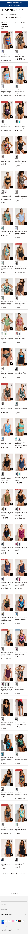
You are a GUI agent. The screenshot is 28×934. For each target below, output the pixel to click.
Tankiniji (23, 23)
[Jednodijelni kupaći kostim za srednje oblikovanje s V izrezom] (7, 392)
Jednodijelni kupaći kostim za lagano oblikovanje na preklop (21, 619)
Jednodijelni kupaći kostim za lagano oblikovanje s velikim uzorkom (7, 584)
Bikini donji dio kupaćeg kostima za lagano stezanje (20, 723)
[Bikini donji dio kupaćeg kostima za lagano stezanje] (21, 708)
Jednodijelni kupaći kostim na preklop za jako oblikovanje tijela (21, 514)
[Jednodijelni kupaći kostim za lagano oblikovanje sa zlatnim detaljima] (21, 287)
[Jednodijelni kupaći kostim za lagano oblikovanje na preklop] (21, 602)
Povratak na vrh (14, 893)
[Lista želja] (22, 10)
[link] (5, 874)
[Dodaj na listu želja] (11, 33)
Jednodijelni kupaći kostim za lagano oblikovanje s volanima (21, 233)
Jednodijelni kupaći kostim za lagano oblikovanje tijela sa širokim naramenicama (21, 196)
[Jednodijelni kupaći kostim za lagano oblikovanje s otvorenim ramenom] (21, 567)
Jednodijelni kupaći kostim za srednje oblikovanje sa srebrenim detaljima (21, 161)
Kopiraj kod (18, 5)
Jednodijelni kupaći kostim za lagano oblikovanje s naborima (21, 478)
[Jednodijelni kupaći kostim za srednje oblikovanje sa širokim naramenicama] (7, 602)
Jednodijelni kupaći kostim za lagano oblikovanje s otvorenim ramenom (21, 584)
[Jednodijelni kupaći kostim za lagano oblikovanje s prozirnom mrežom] (7, 462)
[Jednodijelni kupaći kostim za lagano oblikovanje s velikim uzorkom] (7, 567)
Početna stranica (4, 14)
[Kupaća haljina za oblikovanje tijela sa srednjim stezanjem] (7, 848)
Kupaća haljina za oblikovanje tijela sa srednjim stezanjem (5, 864)
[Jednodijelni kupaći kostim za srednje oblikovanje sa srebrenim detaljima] (21, 145)
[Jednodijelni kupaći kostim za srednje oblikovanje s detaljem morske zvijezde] (21, 110)
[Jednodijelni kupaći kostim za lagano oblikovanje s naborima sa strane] (21, 322)
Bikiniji (3, 23)
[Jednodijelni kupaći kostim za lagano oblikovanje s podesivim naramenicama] (7, 75)
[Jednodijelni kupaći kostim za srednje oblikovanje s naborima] (21, 532)
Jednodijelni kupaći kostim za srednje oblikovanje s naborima (21, 549)
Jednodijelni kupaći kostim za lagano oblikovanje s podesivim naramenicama (7, 91)
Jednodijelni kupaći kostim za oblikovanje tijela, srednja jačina (21, 759)
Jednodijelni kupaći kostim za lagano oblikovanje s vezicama (7, 443)
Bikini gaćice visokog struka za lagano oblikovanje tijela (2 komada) (7, 373)
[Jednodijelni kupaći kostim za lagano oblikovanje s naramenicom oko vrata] (7, 707)
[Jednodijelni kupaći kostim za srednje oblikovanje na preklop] (7, 251)
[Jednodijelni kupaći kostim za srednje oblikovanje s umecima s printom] (7, 532)
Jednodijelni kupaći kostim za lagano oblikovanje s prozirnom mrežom (7, 478)
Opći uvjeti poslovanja (5, 929)
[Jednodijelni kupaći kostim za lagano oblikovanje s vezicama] (7, 427)
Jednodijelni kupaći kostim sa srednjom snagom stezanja (7, 56)
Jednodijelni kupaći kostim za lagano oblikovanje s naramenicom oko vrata (7, 724)
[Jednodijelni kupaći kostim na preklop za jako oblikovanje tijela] (21, 497)
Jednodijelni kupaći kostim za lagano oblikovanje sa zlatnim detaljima (21, 303)
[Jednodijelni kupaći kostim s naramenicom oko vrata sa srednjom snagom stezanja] (21, 813)
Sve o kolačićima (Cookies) (6, 930)
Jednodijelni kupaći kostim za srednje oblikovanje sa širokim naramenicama (7, 619)
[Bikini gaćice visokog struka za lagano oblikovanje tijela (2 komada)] (7, 357)
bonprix (5, 927)
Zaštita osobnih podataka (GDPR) (17, 929)
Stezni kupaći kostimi (13, 14)
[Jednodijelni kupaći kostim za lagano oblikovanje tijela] (7, 777)
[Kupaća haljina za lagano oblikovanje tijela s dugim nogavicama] (21, 357)
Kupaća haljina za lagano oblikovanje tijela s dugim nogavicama (20, 373)
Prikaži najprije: (4, 26)
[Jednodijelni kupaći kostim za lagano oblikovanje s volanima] (21, 216)
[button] (25, 10)
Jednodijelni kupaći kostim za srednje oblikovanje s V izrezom (7, 408)
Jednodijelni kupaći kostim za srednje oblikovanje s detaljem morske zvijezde (21, 126)
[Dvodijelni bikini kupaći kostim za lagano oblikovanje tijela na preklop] (21, 427)
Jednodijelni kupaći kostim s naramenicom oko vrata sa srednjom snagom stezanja (21, 829)
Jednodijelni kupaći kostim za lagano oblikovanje (21, 55)
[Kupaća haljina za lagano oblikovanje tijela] (21, 848)
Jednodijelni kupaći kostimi (13, 23)
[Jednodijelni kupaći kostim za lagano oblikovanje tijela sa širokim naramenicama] (21, 180)
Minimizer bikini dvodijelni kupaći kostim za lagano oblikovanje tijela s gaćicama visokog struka (6, 197)
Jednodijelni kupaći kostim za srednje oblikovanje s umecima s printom (7, 549)
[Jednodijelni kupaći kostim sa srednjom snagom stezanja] (7, 40)
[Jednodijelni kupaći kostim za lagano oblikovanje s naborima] (21, 462)
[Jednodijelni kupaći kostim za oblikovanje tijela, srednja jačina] (21, 743)
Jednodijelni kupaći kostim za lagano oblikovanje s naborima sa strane (21, 338)
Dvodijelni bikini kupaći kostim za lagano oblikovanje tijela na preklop (21, 443)
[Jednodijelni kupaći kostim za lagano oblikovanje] (21, 40)
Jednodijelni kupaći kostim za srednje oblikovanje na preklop (7, 268)
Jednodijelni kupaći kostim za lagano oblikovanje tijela (7, 793)
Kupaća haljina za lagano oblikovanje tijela (20, 863)
